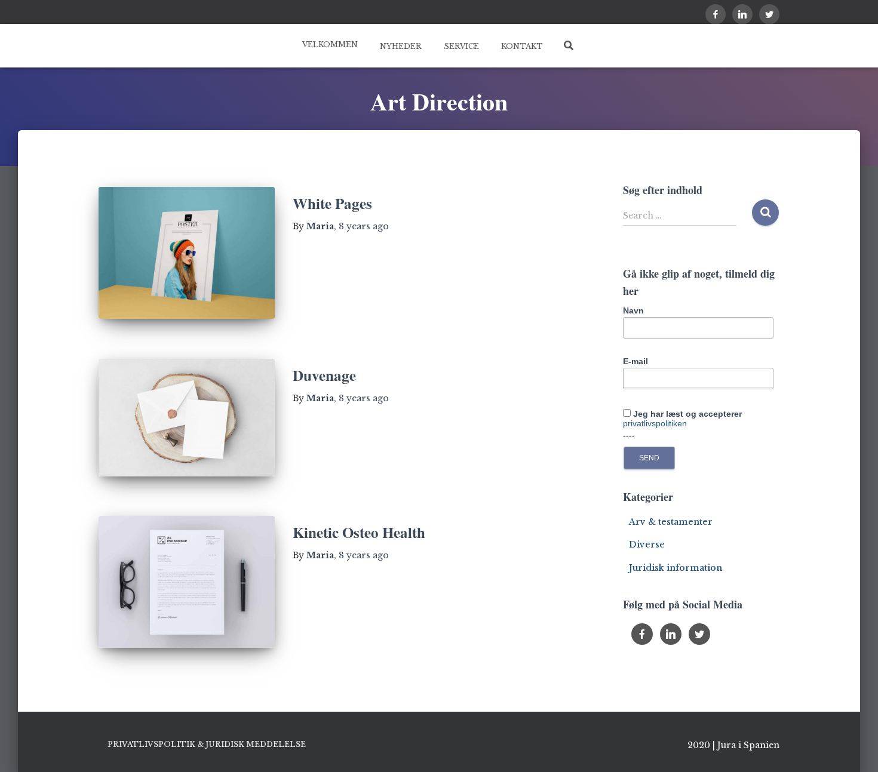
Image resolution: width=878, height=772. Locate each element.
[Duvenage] (187, 417)
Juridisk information (675, 567)
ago (364, 226)
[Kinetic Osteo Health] (187, 582)
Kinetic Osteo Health (359, 532)
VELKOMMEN (330, 44)
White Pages (332, 203)
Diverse (647, 544)
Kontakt (521, 46)
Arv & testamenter (671, 521)
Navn (633, 310)
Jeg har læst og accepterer (682, 418)
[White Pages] (187, 253)
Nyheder (400, 46)
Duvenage (324, 375)
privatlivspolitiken (655, 423)
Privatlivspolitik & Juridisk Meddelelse (207, 744)
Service (460, 46)
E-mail (635, 361)
